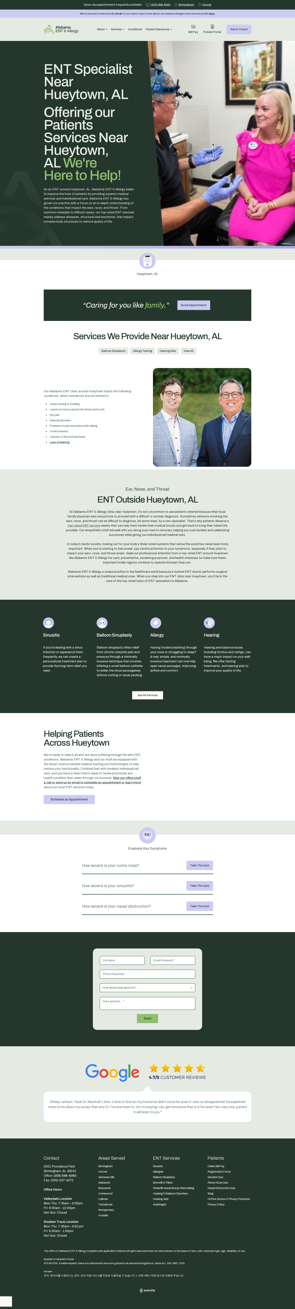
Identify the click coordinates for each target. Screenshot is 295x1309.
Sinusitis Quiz (215, 1177)
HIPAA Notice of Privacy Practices (229, 1199)
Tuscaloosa (105, 1204)
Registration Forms (219, 1171)
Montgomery (106, 1209)
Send (147, 1018)
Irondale (103, 1215)
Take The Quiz (199, 865)
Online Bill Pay (216, 1166)
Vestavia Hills (106, 1177)
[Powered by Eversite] (147, 1291)
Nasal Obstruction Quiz (221, 1188)
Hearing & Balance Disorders (170, 1193)
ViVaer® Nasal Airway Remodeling (173, 1188)
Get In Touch (239, 29)
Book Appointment (194, 305)
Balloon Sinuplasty (113, 350)
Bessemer (104, 1188)
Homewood (105, 1193)
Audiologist (159, 1204)
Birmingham (105, 1166)
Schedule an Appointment (69, 799)
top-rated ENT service (84, 525)
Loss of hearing (59, 442)
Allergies (158, 1171)
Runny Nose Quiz (218, 1182)
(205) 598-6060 (65, 1175)
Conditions (135, 29)
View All (188, 350)
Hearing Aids (168, 350)
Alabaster (104, 1182)
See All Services (147, 695)
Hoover (102, 1171)
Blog (210, 1193)
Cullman (103, 1199)
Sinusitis (158, 1166)
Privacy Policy (216, 1204)
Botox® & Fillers (163, 1182)
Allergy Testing (142, 350)
